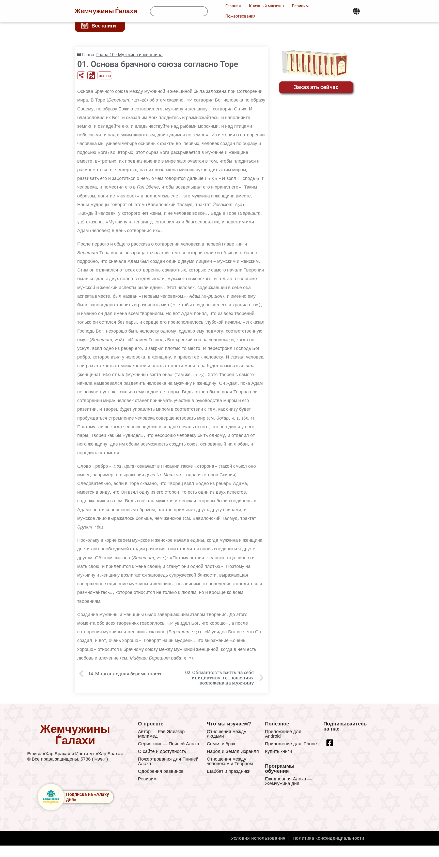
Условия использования (258, 838)
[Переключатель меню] (356, 11)
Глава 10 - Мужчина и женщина (129, 54)
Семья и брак (221, 743)
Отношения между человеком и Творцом (230, 761)
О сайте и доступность (162, 751)
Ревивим (147, 778)
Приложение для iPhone (291, 743)
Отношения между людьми (226, 734)
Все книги (103, 25)
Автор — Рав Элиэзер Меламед (161, 734)
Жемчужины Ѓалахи (106, 11)
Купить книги (278, 751)
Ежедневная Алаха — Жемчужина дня (288, 781)
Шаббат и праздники (228, 771)
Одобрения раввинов (161, 771)
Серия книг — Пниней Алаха (168, 743)
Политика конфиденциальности (328, 838)
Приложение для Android (283, 734)
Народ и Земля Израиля (233, 751)
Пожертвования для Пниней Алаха (168, 761)
